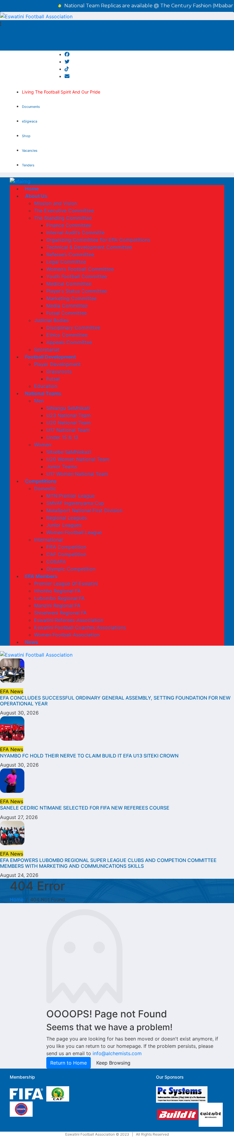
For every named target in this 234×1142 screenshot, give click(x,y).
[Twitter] (67, 62)
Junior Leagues (63, 525)
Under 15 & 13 (62, 437)
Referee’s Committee (70, 254)
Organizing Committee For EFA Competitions (98, 240)
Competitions (41, 481)
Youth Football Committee (76, 276)
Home (32, 189)
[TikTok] (67, 69)
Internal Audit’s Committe (75, 232)
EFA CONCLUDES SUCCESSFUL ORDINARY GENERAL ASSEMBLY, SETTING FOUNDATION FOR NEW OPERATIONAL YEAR (115, 701)
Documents (31, 107)
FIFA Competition (66, 547)
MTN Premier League (70, 496)
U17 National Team (68, 430)
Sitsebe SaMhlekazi (68, 452)
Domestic (45, 488)
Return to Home (68, 1063)
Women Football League (74, 532)
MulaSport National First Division (84, 510)
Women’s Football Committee (80, 269)
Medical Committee (68, 284)
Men (39, 401)
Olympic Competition (70, 569)
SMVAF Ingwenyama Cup (75, 503)
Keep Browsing (113, 1063)
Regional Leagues (66, 518)
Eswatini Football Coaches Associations (80, 627)
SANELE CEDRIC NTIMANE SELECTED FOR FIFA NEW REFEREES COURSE (84, 808)
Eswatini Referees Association (68, 620)
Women (42, 445)
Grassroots (59, 371)
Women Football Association (67, 635)
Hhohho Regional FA (57, 591)
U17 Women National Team (77, 474)
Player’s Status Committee (76, 291)
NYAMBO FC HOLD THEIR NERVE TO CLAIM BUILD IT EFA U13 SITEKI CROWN (89, 756)
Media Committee (66, 306)
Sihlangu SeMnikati (68, 408)
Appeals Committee (69, 342)
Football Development (50, 357)
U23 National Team (68, 415)
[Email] (67, 76)
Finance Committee (68, 225)
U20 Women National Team (77, 459)
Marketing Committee (71, 298)
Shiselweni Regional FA (60, 613)
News (31, 642)
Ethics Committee (66, 335)
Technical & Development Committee (89, 247)
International (48, 540)
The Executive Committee (64, 210)
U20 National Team (68, 423)
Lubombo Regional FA (59, 598)
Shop (26, 136)
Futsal (53, 379)
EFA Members (41, 576)
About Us (36, 196)
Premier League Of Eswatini (66, 583)
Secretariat (46, 349)
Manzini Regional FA (57, 605)
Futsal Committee (66, 313)
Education (45, 386)
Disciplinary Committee (73, 328)
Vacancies (29, 150)
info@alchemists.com (117, 1053)
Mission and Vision (55, 203)
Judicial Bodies (51, 320)
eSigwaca (29, 121)
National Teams (43, 393)
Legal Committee (66, 262)
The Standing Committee (63, 218)
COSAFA (56, 562)
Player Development (57, 364)
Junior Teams (61, 466)
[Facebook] (67, 54)
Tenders (28, 165)
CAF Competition (66, 554)
